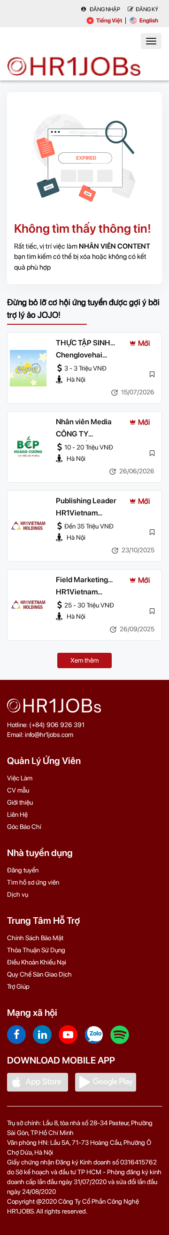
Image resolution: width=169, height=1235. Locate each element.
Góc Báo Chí (24, 826)
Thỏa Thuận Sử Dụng (36, 950)
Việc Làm (19, 778)
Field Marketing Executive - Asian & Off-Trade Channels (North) (89, 580)
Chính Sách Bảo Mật (35, 938)
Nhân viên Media (84, 421)
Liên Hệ (17, 814)
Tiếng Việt (109, 20)
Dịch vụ (17, 894)
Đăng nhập (104, 9)
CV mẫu (18, 790)
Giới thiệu (20, 802)
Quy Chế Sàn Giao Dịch (39, 974)
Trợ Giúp (18, 986)
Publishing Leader (86, 500)
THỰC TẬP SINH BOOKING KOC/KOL (89, 343)
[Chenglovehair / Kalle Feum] (28, 368)
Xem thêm (84, 660)
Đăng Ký (147, 9)
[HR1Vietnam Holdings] (28, 526)
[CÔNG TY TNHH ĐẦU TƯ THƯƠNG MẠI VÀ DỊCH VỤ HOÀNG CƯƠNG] (28, 447)
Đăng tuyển (22, 870)
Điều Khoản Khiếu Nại (36, 962)
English (148, 20)
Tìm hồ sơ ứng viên (33, 882)
